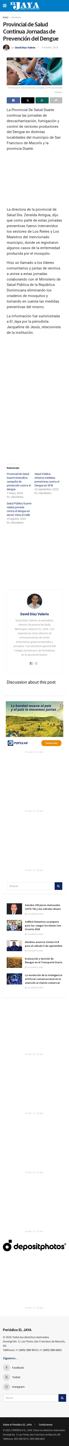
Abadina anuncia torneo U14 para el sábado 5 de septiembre (43, 944)
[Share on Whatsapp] (42, 100)
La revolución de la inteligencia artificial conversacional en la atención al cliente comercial (43, 978)
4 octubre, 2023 (49, 47)
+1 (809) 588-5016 (27, 1350)
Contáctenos (46, 1424)
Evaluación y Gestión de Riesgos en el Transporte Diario (43, 960)
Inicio (5, 17)
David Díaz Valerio (25, 47)
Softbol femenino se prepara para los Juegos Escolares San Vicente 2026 (43, 925)
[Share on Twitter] (27, 100)
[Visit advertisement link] (34, 725)
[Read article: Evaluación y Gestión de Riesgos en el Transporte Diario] (14, 962)
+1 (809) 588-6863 (50, 1350)
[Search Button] (58, 886)
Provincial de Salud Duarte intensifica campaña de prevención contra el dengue (19, 481)
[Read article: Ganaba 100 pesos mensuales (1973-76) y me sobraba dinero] (14, 908)
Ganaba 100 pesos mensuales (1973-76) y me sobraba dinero (43, 907)
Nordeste (16, 17)
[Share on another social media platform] (56, 100)
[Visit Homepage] (24, 6)
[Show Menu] (5, 5)
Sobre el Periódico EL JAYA (17, 1424)
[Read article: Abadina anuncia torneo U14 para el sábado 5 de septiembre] (14, 945)
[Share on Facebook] (13, 100)
